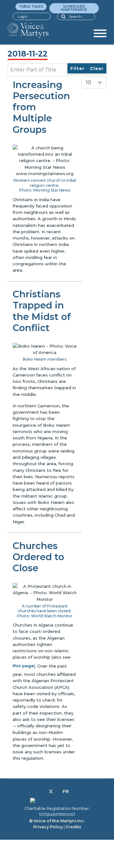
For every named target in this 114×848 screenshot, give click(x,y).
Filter (77, 68)
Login (23, 16)
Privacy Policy (48, 826)
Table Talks (31, 6)
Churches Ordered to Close (38, 556)
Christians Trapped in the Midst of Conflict (42, 310)
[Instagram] (58, 791)
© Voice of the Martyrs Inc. (57, 820)
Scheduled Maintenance (74, 8)
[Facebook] (44, 791)
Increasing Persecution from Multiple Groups (41, 107)
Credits (73, 826)
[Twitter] (51, 791)
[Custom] (66, 791)
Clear (97, 68)
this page (23, 665)
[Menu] (100, 36)
